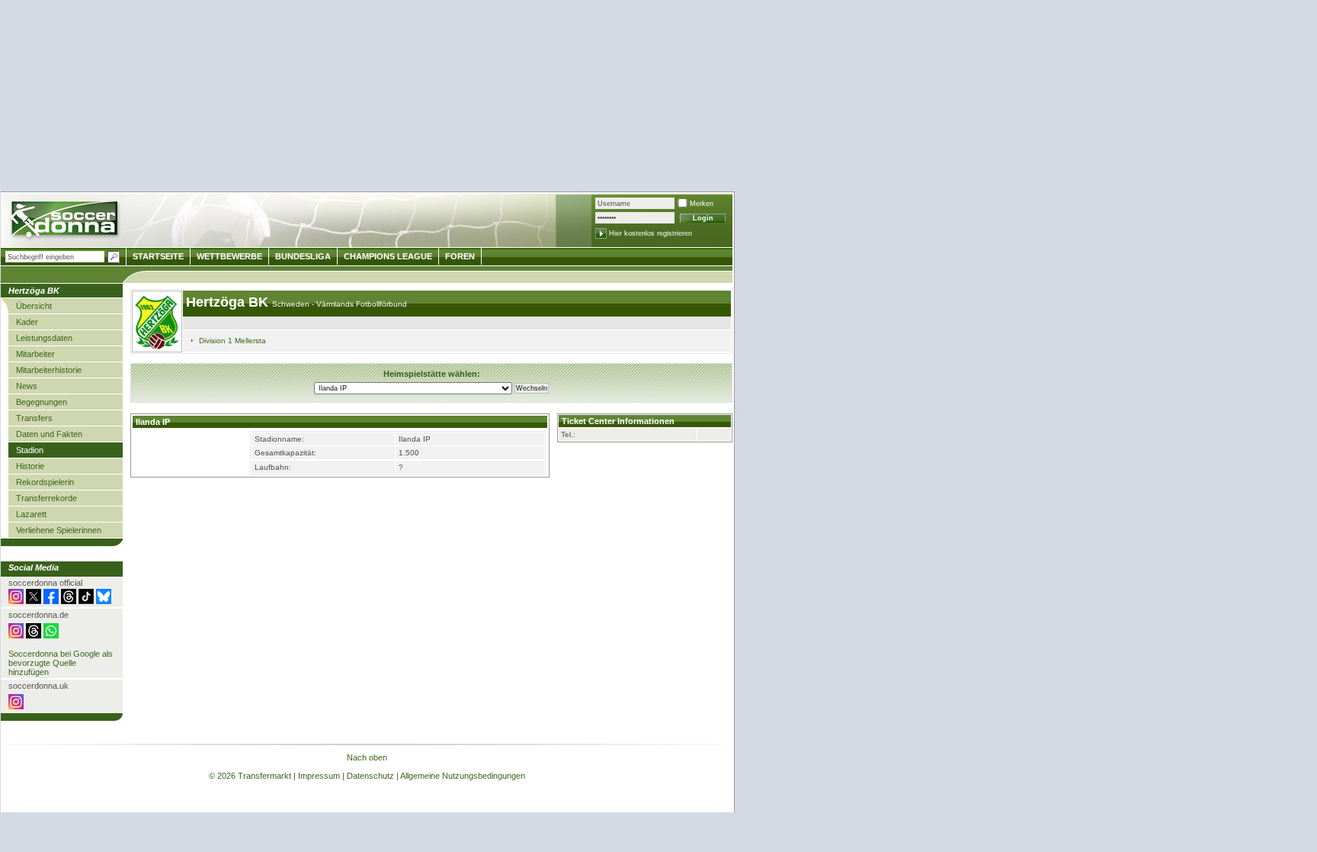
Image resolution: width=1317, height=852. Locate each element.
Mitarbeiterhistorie (49, 370)
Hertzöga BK (229, 302)
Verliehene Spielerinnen (58, 530)
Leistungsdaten (44, 337)
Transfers (34, 418)
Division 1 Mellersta (232, 340)
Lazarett (31, 514)
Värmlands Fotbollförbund (361, 304)
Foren (460, 256)
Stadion (29, 450)
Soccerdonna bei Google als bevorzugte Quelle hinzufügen (60, 663)
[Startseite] (66, 221)
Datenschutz (370, 775)
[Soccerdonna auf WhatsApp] (51, 635)
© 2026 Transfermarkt (250, 775)
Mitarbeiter (35, 353)
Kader (27, 321)
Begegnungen (41, 402)
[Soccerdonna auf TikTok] (86, 601)
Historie (30, 466)
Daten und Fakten (49, 434)
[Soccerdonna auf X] (33, 601)
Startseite (158, 256)
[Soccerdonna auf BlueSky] (103, 601)
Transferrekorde (46, 498)
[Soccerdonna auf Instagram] (16, 601)
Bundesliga (303, 256)
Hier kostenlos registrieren (650, 233)
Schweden (292, 304)
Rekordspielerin (45, 482)
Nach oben (367, 757)
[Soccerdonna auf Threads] (68, 601)
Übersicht (34, 305)
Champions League (388, 256)
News (26, 386)
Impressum (319, 775)
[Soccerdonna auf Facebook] (51, 601)
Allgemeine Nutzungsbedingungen (462, 775)
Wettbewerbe (229, 256)
